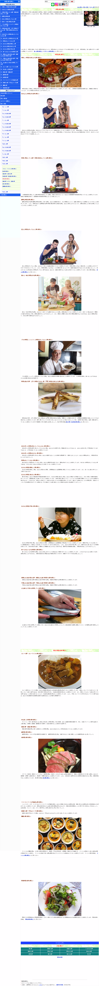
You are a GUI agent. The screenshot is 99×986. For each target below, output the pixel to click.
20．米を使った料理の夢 (7, 69)
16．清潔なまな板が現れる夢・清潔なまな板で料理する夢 (9, 55)
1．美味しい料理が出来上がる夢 (8, 7)
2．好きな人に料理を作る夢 (7, 9)
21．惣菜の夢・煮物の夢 (7, 72)
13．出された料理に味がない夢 (8, 46)
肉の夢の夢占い (46, 777)
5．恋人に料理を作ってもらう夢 (8, 19)
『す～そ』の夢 (5, 133)
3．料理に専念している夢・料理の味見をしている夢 (9, 13)
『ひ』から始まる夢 (6, 150)
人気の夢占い (4, 194)
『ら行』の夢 (5, 163)
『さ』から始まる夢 (6, 127)
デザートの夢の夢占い (49, 51)
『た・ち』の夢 (5, 137)
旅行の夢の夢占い (6, 183)
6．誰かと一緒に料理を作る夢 (8, 21)
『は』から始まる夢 (6, 147)
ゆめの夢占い (80, 7)
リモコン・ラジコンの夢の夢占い (10, 168)
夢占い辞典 (3, 103)
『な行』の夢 (5, 143)
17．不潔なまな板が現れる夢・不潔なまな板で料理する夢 (9, 59)
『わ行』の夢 (5, 191)
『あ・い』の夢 (5, 106)
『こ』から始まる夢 (6, 123)
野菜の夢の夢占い (29, 919)
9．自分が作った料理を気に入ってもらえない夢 (9, 35)
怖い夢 (89, 954)
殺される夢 (69, 954)
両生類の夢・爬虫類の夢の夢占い (10, 176)
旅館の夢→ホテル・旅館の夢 (9, 181)
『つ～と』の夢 (5, 140)
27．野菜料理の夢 (5, 88)
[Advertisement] (10, 217)
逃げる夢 (50, 954)
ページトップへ (60, 943)
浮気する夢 (50, 951)
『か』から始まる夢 (6, 113)
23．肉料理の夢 (4, 77)
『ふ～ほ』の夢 (5, 154)
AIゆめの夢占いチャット (6, 93)
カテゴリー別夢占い (5, 101)
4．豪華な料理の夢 (5, 16)
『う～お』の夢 (5, 110)
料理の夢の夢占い (9, 1)
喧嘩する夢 (50, 948)
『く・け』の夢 (5, 120)
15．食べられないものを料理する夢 (9, 51)
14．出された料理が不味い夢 (8, 49)
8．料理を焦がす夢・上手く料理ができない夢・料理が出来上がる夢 (9, 30)
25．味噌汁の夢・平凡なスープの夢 (9, 82)
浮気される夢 (69, 951)
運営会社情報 (59, 957)
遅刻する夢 (30, 951)
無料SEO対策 (59, 984)
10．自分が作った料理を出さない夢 (9, 38)
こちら (40, 984)
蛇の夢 (30, 948)
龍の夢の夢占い (6, 171)
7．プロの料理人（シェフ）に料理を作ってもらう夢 (9, 25)
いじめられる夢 (89, 948)
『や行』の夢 (5, 160)
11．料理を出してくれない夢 (8, 41)
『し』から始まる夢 (6, 130)
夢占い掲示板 (4, 98)
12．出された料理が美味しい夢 (8, 43)
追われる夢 (89, 951)
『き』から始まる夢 (6, 117)
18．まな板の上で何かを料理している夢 (9, 63)
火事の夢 (30, 954)
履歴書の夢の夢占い (7, 186)
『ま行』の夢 (5, 157)
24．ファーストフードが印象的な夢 (9, 80)
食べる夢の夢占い (38, 51)
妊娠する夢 (69, 948)
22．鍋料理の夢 (4, 74)
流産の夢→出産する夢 (7, 173)
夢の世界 (3, 95)
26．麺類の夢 (4, 85)
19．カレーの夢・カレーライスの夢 (9, 66)
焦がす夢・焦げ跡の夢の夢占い (73, 421)
